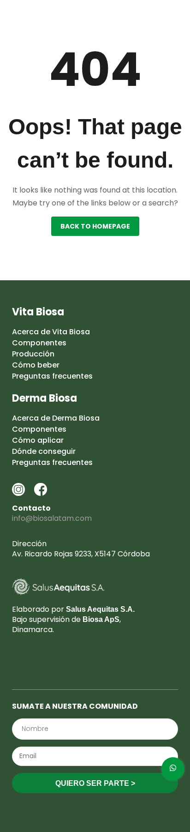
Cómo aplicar (38, 440)
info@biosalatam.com (52, 518)
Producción (33, 354)
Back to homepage (95, 226)
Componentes (39, 343)
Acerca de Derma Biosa (56, 418)
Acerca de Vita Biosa (51, 331)
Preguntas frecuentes (52, 376)
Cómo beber (35, 365)
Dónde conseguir (44, 451)
